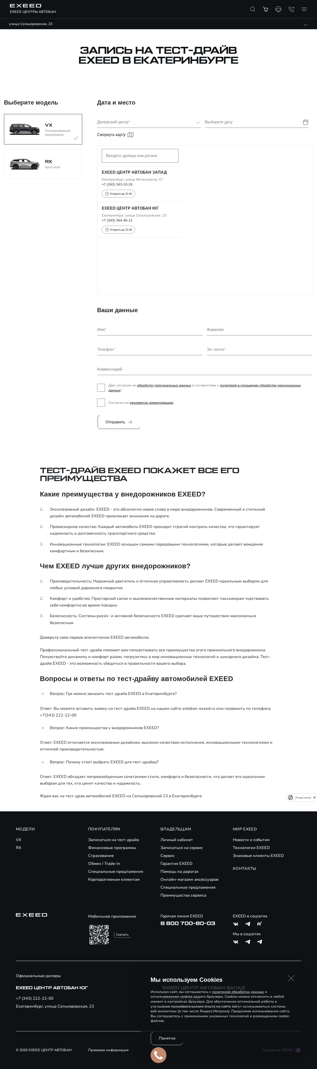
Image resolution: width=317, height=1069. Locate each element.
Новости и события (251, 840)
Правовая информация (108, 1050)
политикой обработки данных (238, 991)
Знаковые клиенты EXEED (258, 856)
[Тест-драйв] (278, 9)
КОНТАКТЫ (244, 868)
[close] (315, 797)
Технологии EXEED (251, 848)
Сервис (167, 856)
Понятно (167, 1038)
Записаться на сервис (181, 848)
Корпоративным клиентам (114, 879)
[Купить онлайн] (265, 9)
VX (18, 840)
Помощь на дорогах (179, 872)
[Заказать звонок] (291, 9)
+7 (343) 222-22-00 (34, 998)
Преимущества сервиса (183, 895)
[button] (291, 978)
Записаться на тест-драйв (113, 840)
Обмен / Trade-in (104, 864)
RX (18, 848)
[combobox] (145, 122)
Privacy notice (303, 797)
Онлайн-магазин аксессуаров (189, 879)
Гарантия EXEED (176, 864)
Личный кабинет (176, 840)
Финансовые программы (112, 848)
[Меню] (304, 9)
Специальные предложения (115, 872)
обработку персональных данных (164, 385)
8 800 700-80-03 (187, 923)
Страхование (101, 856)
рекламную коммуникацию (151, 403)
